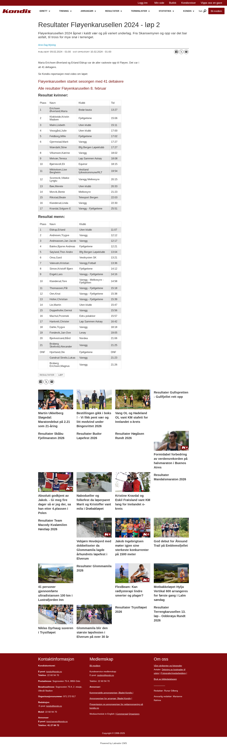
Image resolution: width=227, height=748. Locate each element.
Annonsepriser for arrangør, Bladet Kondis (110, 698)
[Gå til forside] (16, 11)
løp (60, 375)
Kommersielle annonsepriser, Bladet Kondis (111, 692)
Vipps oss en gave (211, 2)
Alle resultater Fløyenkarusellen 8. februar (72, 88)
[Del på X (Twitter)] (181, 51)
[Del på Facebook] (176, 51)
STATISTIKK (165, 11)
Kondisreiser (188, 2)
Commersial (122, 714)
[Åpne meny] (204, 11)
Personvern (159, 685)
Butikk (172, 2)
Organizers (134, 714)
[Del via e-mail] (186, 51)
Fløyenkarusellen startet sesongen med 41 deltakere (81, 81)
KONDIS (187, 11)
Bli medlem (216, 11)
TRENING (64, 11)
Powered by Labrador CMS (113, 743)
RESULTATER (112, 11)
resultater (47, 375)
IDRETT (43, 11)
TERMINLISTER (139, 11)
